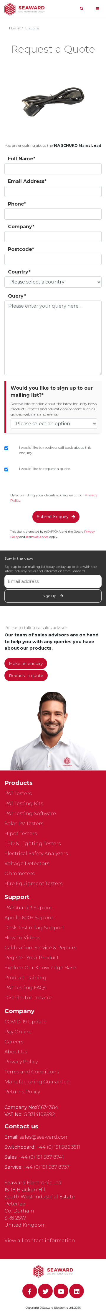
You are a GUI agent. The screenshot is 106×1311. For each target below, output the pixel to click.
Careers (13, 1042)
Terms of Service (37, 536)
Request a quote (26, 675)
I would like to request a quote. (44, 468)
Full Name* (21, 158)
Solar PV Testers (23, 823)
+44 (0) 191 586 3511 (58, 1147)
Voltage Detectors (26, 863)
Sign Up (50, 596)
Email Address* (27, 181)
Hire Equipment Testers (33, 883)
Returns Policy (22, 1092)
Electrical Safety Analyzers (36, 853)
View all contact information (39, 1240)
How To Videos (22, 937)
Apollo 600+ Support (29, 917)
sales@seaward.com (44, 1137)
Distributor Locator (28, 997)
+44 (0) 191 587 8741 (41, 1157)
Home (14, 28)
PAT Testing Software (30, 813)
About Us (15, 1052)
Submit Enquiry (53, 516)
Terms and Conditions (31, 1072)
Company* (21, 226)
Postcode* (21, 249)
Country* (19, 272)
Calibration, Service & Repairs (40, 947)
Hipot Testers (20, 833)
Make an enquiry (26, 663)
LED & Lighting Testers (32, 843)
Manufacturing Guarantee (36, 1082)
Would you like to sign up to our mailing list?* (52, 391)
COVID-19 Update (25, 1022)
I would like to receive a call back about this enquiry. (55, 450)
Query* (17, 296)
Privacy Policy (21, 1062)
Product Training (25, 977)
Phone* (17, 204)
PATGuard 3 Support (29, 907)
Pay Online (18, 1032)
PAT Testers (18, 793)
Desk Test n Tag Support (34, 927)
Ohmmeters (19, 873)
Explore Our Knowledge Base (40, 967)
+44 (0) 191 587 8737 (46, 1167)
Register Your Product (31, 957)
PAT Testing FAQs (25, 987)
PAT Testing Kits (23, 803)
